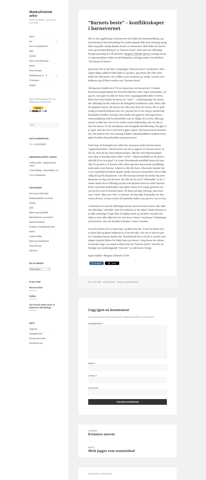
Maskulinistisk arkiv (40, 14)
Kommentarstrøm (37, 338)
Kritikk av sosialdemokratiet (42, 226)
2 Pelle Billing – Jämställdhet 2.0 (43, 170)
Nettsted (93, 388)
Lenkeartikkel (35, 236)
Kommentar (95, 323)
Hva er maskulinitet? (38, 46)
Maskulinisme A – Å (38, 75)
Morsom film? (36, 287)
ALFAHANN (40, 144)
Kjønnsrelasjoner (37, 222)
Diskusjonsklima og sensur (41, 198)
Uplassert (33, 250)
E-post (92, 375)
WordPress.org (36, 343)
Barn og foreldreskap (39, 61)
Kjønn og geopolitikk (38, 212)
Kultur (32, 65)
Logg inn (33, 329)
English (32, 85)
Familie (32, 56)
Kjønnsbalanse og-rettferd (41, 217)
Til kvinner (34, 80)
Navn (92, 363)
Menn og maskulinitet (39, 241)
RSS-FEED (36, 282)
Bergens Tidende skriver (137, 53)
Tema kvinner (35, 70)
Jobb (31, 51)
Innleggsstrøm (35, 333)
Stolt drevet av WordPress (100, 473)
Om (30, 41)
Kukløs (32, 296)
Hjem (31, 36)
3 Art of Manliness (37, 175)
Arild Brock (110, 282)
